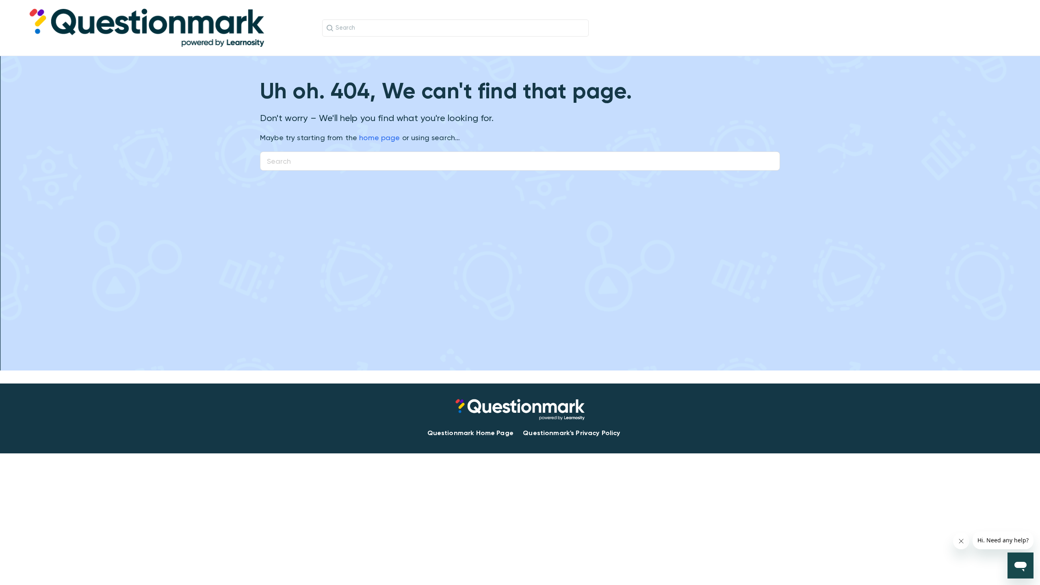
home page (379, 137)
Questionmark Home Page (470, 433)
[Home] (147, 27)
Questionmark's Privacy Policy (571, 433)
